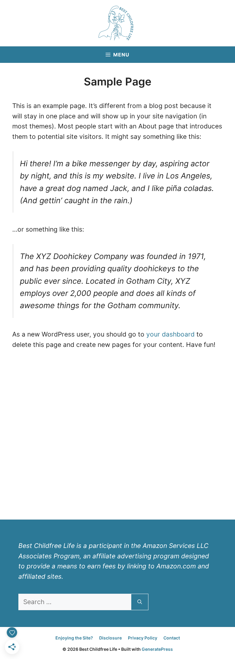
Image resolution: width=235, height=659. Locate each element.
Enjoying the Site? (74, 637)
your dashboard (170, 334)
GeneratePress (157, 649)
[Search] (139, 602)
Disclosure (110, 637)
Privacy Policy (142, 637)
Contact (171, 637)
